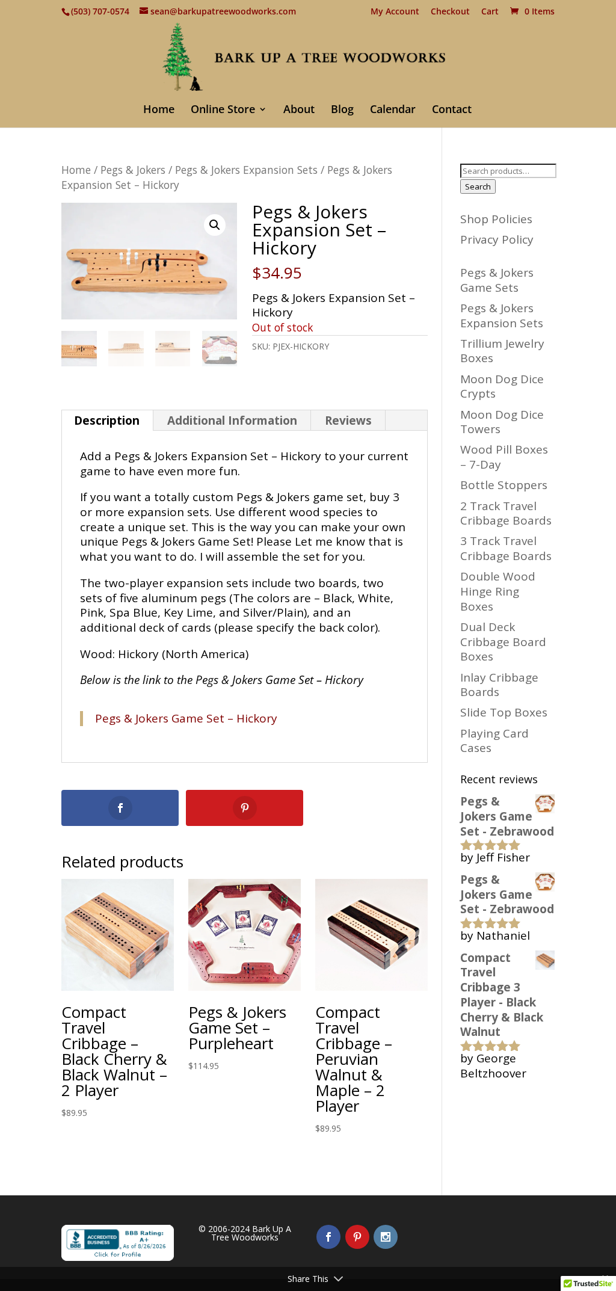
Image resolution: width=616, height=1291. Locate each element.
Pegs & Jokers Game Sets (497, 280)
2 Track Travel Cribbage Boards (506, 513)
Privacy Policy (497, 239)
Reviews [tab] (348, 420)
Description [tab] (107, 420)
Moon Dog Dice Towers (502, 422)
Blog (342, 110)
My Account (395, 12)
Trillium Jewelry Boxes (502, 351)
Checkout (450, 12)
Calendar (393, 110)
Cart (490, 12)
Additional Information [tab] (232, 420)
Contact (452, 110)
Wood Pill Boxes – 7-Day (504, 457)
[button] (215, 225)
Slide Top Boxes (503, 712)
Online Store (223, 110)
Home (158, 110)
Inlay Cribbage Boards (499, 685)
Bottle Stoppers (503, 485)
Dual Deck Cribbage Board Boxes (503, 641)
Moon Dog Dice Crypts (502, 386)
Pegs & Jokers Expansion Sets (246, 169)
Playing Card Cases (494, 741)
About (299, 110)
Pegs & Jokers (132, 169)
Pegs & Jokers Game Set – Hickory (186, 718)
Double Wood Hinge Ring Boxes (497, 591)
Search (478, 186)
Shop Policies (496, 219)
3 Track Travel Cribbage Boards (506, 548)
